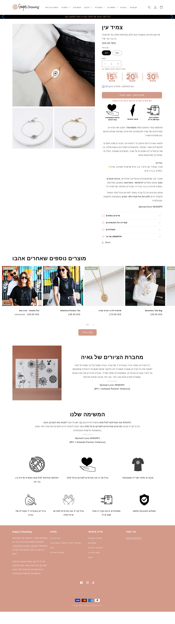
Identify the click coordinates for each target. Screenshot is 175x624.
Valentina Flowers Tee (70, 311)
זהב (106, 53)
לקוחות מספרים (57, 552)
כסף (117, 53)
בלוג (52, 548)
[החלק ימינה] (94, 325)
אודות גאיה (55, 538)
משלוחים (92, 543)
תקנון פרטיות (94, 552)
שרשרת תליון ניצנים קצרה (110, 311)
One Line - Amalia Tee (29, 311)
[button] (66, 7)
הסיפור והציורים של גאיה (25, 546)
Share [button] (108, 242)
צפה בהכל (87, 332)
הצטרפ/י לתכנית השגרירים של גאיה (66, 543)
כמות (104, 58)
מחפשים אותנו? (134, 538)
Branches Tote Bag (153, 311)
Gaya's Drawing (84, 605)
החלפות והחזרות (95, 548)
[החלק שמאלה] (81, 325)
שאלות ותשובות (95, 538)
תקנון (90, 557)
